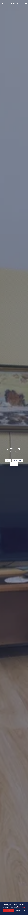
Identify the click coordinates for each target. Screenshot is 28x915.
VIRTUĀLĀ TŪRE (17, 460)
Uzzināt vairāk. (21, 907)
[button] (26, 3)
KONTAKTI (14, 464)
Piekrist (8, 910)
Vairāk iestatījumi (20, 910)
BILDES (8, 460)
